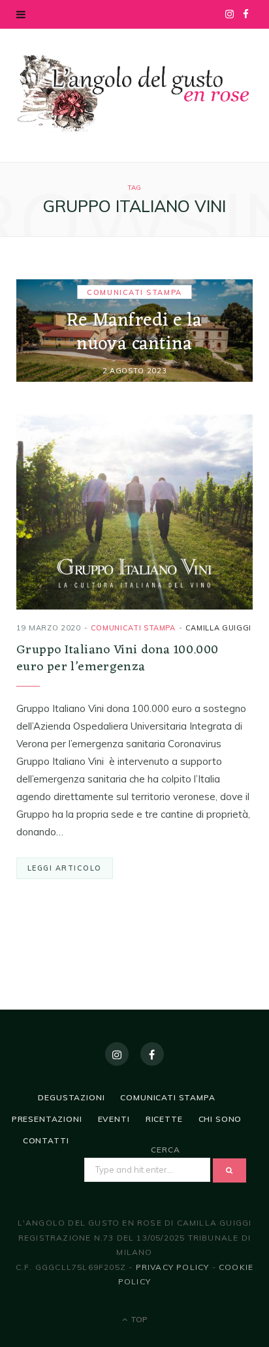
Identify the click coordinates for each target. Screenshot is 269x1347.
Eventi (114, 1119)
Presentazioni (47, 1119)
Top (138, 1319)
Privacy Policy (173, 1267)
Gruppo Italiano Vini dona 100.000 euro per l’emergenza (117, 658)
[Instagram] (117, 1054)
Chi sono (220, 1119)
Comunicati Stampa (134, 291)
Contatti (46, 1140)
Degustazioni (71, 1097)
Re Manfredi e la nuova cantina (134, 332)
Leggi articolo (64, 868)
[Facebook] (152, 1054)
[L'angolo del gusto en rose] (134, 93)
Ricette (164, 1119)
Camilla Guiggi (218, 627)
